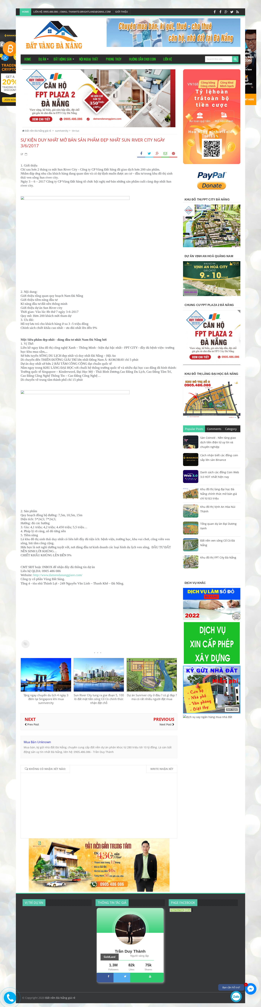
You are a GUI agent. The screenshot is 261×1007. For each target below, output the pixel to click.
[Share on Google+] (157, 153)
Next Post (166, 724)
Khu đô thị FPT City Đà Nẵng (218, 557)
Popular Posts (194, 429)
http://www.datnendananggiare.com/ (57, 575)
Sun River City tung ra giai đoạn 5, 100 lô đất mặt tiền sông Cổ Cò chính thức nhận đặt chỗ (99, 699)
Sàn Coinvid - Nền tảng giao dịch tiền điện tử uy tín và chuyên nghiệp (218, 442)
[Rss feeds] (237, 11)
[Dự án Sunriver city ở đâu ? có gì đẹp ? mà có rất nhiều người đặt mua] (151, 690)
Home (25, 11)
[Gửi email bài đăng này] (165, 153)
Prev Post (33, 724)
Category (231, 429)
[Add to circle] (226, 11)
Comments (214, 429)
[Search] (235, 59)
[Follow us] (232, 11)
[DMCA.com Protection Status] (180, 911)
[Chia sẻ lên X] (149, 153)
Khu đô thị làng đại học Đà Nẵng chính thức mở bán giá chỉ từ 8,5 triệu (218, 493)
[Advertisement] (99, 612)
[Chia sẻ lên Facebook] (141, 153)
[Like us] (214, 11)
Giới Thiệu (121, 11)
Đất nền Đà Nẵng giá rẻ (60, 998)
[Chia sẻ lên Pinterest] (173, 153)
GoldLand (109, 956)
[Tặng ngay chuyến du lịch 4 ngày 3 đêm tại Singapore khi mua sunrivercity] (46, 690)
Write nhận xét (161, 769)
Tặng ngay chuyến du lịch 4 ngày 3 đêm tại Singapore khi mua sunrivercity (46, 699)
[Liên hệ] (10, 1000)
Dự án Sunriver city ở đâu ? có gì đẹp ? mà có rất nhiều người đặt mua (152, 697)
